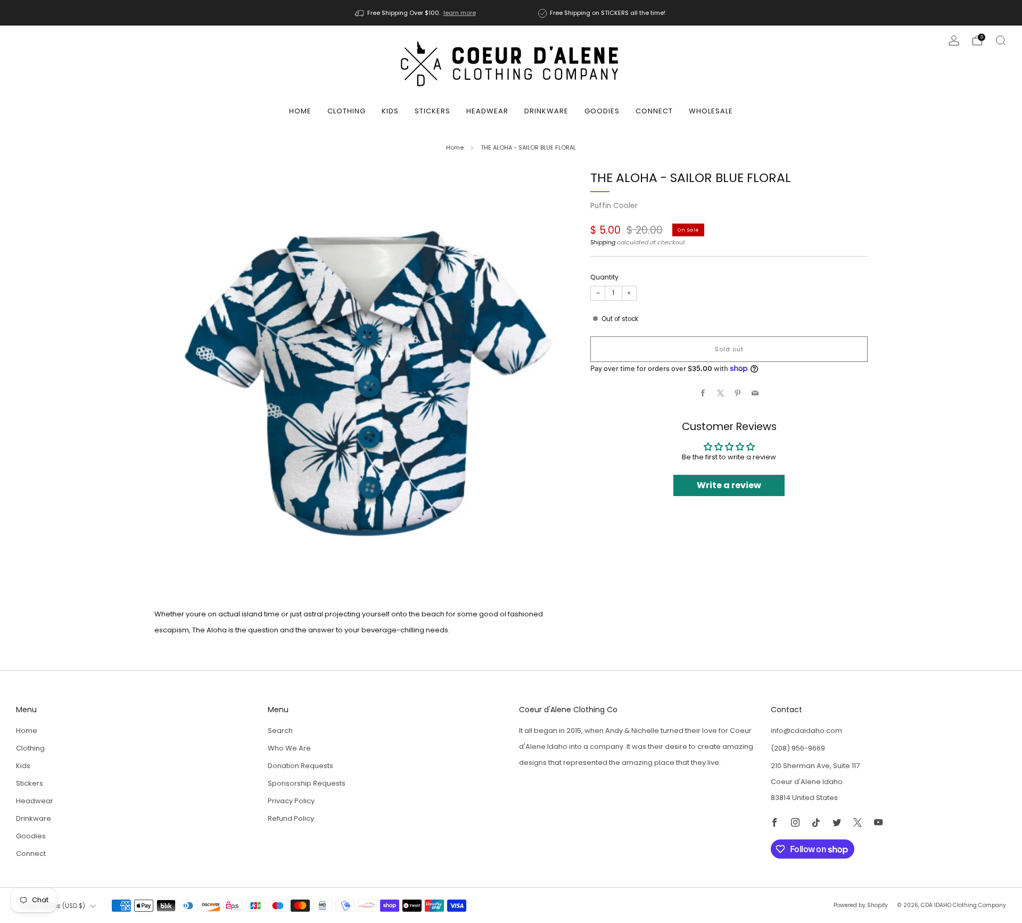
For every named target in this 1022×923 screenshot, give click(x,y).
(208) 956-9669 (798, 748)
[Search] (1000, 40)
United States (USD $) (52, 906)
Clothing (346, 111)
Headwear (487, 111)
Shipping (602, 242)
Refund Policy (291, 818)
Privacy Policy (291, 801)
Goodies (602, 111)
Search (280, 731)
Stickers (432, 111)
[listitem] (416, 13)
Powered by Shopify (861, 905)
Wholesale (711, 111)
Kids (390, 111)
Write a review (729, 485)
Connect (654, 111)
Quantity (604, 277)
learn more (459, 13)
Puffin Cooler (614, 206)
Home (300, 111)
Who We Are (289, 748)
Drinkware (546, 111)
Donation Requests (300, 766)
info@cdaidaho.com (806, 731)
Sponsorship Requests (306, 783)
